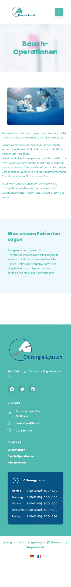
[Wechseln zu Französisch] (39, 556)
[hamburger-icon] (59, 12)
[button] (12, 389)
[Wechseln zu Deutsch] (32, 556)
